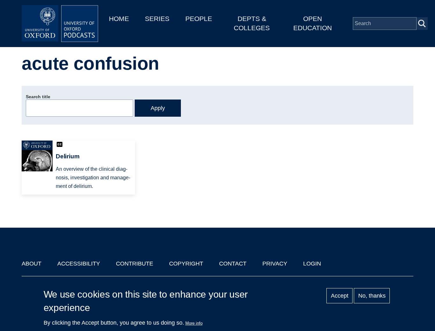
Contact (232, 263)
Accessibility (78, 263)
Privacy (274, 263)
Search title (38, 96)
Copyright (186, 263)
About (31, 263)
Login (312, 263)
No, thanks (372, 296)
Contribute (134, 263)
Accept (339, 296)
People (198, 18)
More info (194, 323)
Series (157, 18)
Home (119, 18)
